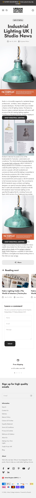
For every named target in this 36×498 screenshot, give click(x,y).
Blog (3, 450)
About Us (4, 438)
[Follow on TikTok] (29, 468)
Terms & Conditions (8, 427)
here (17, 256)
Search (4, 407)
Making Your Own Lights (7, 442)
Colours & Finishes (7, 421)
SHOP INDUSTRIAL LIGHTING (14, 118)
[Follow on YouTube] (23, 468)
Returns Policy (6, 417)
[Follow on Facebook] (3, 468)
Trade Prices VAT (7, 447)
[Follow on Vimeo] (3, 472)
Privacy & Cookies (7, 431)
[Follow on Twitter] (8, 468)
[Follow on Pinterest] (18, 468)
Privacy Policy (8, 312)
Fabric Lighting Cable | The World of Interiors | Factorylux (14, 292)
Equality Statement (7, 424)
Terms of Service (18, 312)
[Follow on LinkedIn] (8, 472)
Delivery (4, 414)
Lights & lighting (18, 20)
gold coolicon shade (8, 249)
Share (19, 262)
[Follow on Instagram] (13, 468)
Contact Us (5, 410)
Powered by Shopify (25, 492)
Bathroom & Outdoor (8, 434)
